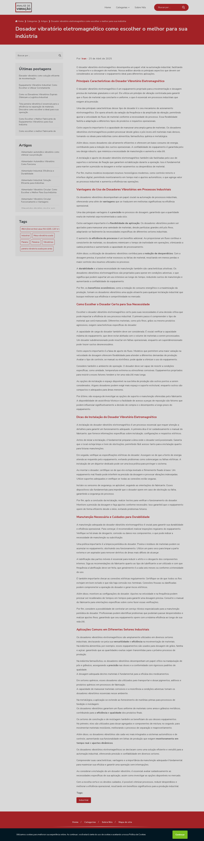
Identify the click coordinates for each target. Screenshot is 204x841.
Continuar (180, 835)
